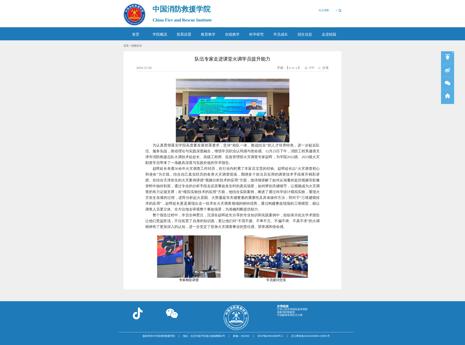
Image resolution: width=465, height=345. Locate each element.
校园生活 (137, 45)
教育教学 (208, 34)
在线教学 (232, 34)
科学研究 (256, 34)
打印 (311, 67)
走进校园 (329, 34)
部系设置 (184, 34)
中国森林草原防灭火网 (289, 315)
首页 (135, 34)
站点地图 (324, 10)
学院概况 (160, 34)
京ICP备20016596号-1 (270, 335)
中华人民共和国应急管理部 (292, 309)
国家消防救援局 (286, 312)
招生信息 (305, 34)
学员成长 (280, 34)
